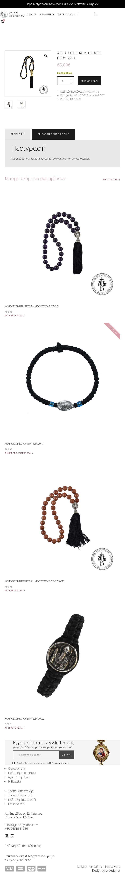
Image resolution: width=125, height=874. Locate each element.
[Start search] (95, 14)
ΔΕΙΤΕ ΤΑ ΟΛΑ (110, 179)
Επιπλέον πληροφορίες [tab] (53, 134)
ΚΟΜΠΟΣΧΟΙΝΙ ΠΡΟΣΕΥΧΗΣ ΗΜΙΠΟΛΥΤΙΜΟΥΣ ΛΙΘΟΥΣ (32, 306)
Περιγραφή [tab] (18, 134)
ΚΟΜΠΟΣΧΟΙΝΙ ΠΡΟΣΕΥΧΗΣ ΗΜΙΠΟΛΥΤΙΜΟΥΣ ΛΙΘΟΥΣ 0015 (34, 581)
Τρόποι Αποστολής (20, 791)
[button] (46, 56)
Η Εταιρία (14, 781)
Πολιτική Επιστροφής (22, 800)
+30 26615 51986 (16, 828)
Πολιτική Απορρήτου (59, 763)
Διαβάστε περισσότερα (18, 453)
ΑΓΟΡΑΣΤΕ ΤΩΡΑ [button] (14, 315)
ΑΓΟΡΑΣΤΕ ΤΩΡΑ (89, 81)
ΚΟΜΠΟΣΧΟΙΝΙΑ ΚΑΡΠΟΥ (89, 95)
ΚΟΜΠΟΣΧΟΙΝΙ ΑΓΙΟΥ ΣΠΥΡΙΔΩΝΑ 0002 (24, 718)
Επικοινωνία (16, 804)
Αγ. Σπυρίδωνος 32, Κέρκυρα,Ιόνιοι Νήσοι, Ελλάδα (24, 815)
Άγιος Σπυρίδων (18, 777)
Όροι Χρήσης (17, 768)
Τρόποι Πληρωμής (20, 795)
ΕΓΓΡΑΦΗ (67, 755)
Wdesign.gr (113, 870)
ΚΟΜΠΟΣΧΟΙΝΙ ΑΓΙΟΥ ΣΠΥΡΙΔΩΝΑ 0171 (24, 443)
